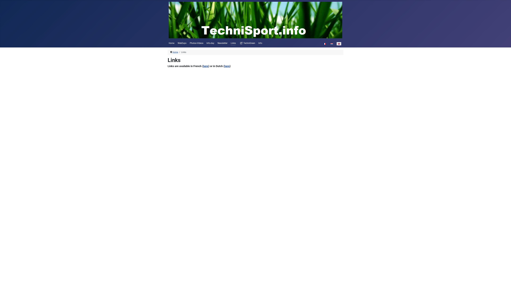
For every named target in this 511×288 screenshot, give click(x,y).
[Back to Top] (506, 283)
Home (171, 43)
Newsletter (222, 43)
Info (260, 43)
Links (233, 43)
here (205, 66)
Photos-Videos (196, 43)
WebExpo (182, 43)
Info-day (210, 43)
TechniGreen (249, 43)
